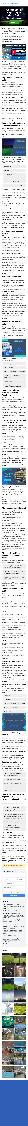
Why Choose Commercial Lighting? (12, 904)
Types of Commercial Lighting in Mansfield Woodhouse (11, 920)
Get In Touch (6, 944)
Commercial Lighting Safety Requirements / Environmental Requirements (11, 939)
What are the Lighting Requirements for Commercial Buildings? (14, 927)
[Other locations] (21, 3)
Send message (14, 895)
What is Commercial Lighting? (11, 924)
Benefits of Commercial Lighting (11, 913)
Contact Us (14, 22)
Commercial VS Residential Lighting (12, 930)
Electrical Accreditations (9, 935)
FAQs (4, 933)
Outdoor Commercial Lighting (11, 911)
